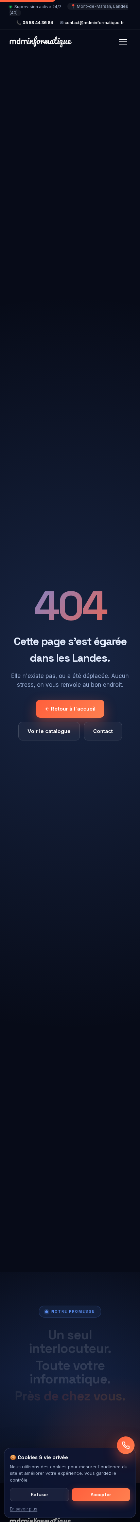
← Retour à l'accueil (70, 708)
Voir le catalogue (49, 731)
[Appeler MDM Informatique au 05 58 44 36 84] (126, 1445)
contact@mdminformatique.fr (94, 22)
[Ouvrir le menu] (123, 41)
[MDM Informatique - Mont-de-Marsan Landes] (41, 42)
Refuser (39, 1495)
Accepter (101, 1495)
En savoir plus (23, 1508)
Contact (103, 731)
